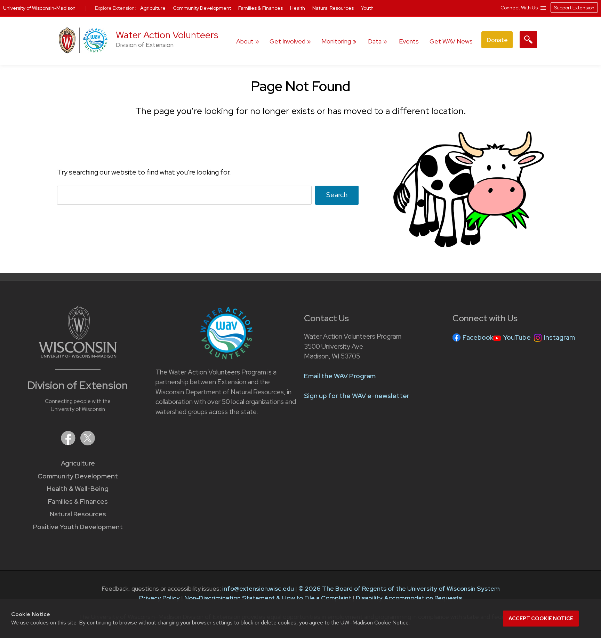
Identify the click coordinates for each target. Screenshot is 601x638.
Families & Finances (78, 501)
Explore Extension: (115, 8)
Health (298, 8)
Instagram (559, 337)
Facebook (478, 337)
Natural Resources (78, 514)
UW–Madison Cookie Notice (374, 622)
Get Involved (287, 41)
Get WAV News (451, 41)
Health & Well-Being (78, 488)
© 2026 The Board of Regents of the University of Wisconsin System (399, 588)
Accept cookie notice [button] (540, 618)
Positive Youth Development (78, 527)
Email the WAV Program (340, 376)
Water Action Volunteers (167, 35)
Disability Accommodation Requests (409, 598)
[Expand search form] (528, 39)
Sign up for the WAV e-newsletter (356, 395)
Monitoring (336, 41)
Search (336, 194)
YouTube (517, 337)
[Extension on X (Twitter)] (87, 443)
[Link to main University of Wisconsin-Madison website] (78, 355)
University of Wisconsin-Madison (39, 8)
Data (375, 41)
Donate (497, 40)
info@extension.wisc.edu (258, 588)
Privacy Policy (159, 598)
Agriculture (78, 463)
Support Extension (574, 8)
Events (409, 41)
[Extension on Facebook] (69, 443)
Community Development (78, 476)
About (245, 41)
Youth (367, 8)
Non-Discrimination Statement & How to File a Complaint (267, 598)
